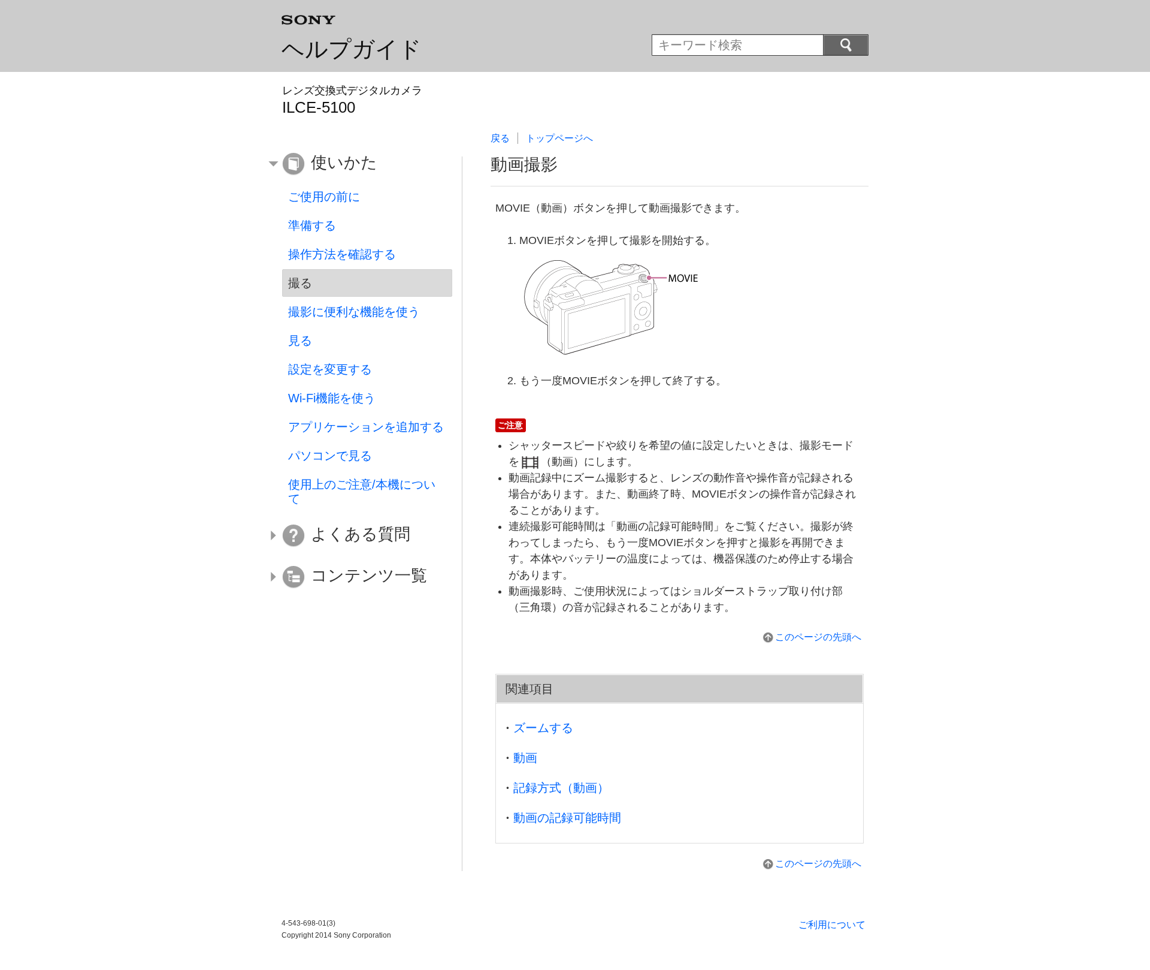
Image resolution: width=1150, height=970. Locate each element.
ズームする (543, 727)
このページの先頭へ (818, 637)
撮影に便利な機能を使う (354, 311)
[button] (358, 164)
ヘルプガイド (352, 49)
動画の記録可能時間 (567, 817)
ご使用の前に (324, 196)
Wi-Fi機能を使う (332, 398)
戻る (500, 138)
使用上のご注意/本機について (361, 491)
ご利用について (831, 925)
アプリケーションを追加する (366, 426)
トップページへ (559, 138)
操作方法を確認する (342, 254)
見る (300, 340)
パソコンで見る (330, 455)
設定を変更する (330, 369)
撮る (300, 283)
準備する (312, 225)
